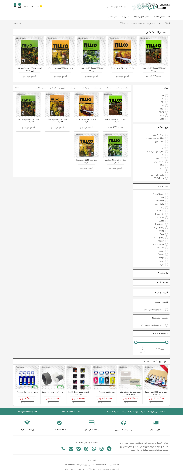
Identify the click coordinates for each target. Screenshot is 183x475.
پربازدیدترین (97, 88)
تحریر (162, 168)
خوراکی (161, 165)
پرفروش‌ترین (85, 88)
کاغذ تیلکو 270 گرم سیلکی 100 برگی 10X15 (57, 120)
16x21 (161, 109)
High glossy (159, 227)
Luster (161, 221)
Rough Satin (159, 204)
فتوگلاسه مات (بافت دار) (154, 138)
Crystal (161, 231)
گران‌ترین (53, 88)
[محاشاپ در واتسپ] (94, 449)
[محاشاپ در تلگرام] (109, 449)
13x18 (161, 112)
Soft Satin (160, 201)
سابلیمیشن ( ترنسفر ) (155, 151)
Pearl (162, 234)
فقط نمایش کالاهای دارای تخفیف (151, 325)
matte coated (158, 244)
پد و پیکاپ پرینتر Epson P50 (53, 392)
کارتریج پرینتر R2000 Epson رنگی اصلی (78, 393)
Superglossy (159, 237)
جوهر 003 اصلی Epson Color (27, 392)
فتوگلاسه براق (158, 135)
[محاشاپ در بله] (78, 449)
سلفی (162, 155)
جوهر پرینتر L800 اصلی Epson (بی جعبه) (156, 393)
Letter (162, 119)
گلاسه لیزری (159, 141)
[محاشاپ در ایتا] (86, 449)
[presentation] (25, 32)
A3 (163, 99)
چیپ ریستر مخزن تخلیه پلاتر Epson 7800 (130, 393)
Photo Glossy (158, 194)
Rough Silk (159, 214)
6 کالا (17, 88)
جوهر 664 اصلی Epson (107, 392)
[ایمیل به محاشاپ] (71, 449)
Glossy (161, 241)
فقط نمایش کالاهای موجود (153, 309)
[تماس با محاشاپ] (63, 449)
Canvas (161, 254)
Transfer (160, 248)
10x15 (161, 115)
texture (161, 251)
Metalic (161, 261)
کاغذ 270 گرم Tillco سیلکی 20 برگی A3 (122, 69)
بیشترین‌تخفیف (40, 88)
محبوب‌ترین (73, 88)
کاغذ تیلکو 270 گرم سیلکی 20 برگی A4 (60, 69)
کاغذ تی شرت (159, 158)
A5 (163, 105)
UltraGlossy (159, 224)
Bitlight (161, 258)
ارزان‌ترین (62, 88)
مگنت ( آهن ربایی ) (156, 175)
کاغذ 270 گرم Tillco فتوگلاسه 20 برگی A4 (153, 69)
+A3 (162, 102)
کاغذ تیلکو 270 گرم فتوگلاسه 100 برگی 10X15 (29, 69)
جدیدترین (108, 88)
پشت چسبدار (159, 161)
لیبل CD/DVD (159, 178)
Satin (162, 197)
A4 (163, 95)
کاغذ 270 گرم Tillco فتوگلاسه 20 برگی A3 (91, 69)
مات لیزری (160, 145)
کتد (163, 148)
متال (162, 171)
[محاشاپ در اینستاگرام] (101, 449)
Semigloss (159, 217)
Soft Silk (160, 211)
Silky (162, 207)
